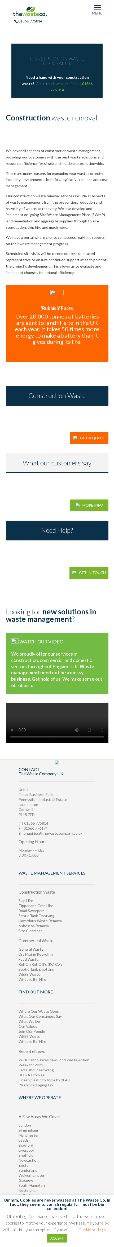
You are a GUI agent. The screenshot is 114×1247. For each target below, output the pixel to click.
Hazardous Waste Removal (41, 920)
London (25, 1125)
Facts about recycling (36, 1070)
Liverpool (26, 1150)
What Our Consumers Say (40, 1016)
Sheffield (26, 1155)
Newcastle (27, 1160)
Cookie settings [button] (92, 1229)
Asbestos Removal (34, 925)
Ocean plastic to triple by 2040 (44, 1080)
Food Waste (28, 959)
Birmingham (28, 1130)
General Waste (31, 949)
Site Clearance (31, 930)
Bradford (26, 1145)
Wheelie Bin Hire (32, 979)
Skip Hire (26, 900)
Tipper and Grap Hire (36, 905)
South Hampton (32, 1185)
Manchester (29, 1135)
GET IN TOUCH (92, 572)
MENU (97, 13)
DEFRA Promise (32, 1075)
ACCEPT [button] (57, 1238)
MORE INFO (92, 505)
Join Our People (32, 1031)
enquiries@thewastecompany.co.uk (53, 833)
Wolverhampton (32, 1175)
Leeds (24, 1140)
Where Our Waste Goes (39, 1011)
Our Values (28, 1026)
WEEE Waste (29, 974)
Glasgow (26, 1180)
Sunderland (28, 1170)
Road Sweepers (32, 910)
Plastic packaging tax (36, 1085)
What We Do (29, 1021)
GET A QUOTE (92, 438)
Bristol (24, 1165)
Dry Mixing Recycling (36, 954)
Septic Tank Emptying (36, 915)
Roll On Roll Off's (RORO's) (41, 964)
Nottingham (28, 1190)
